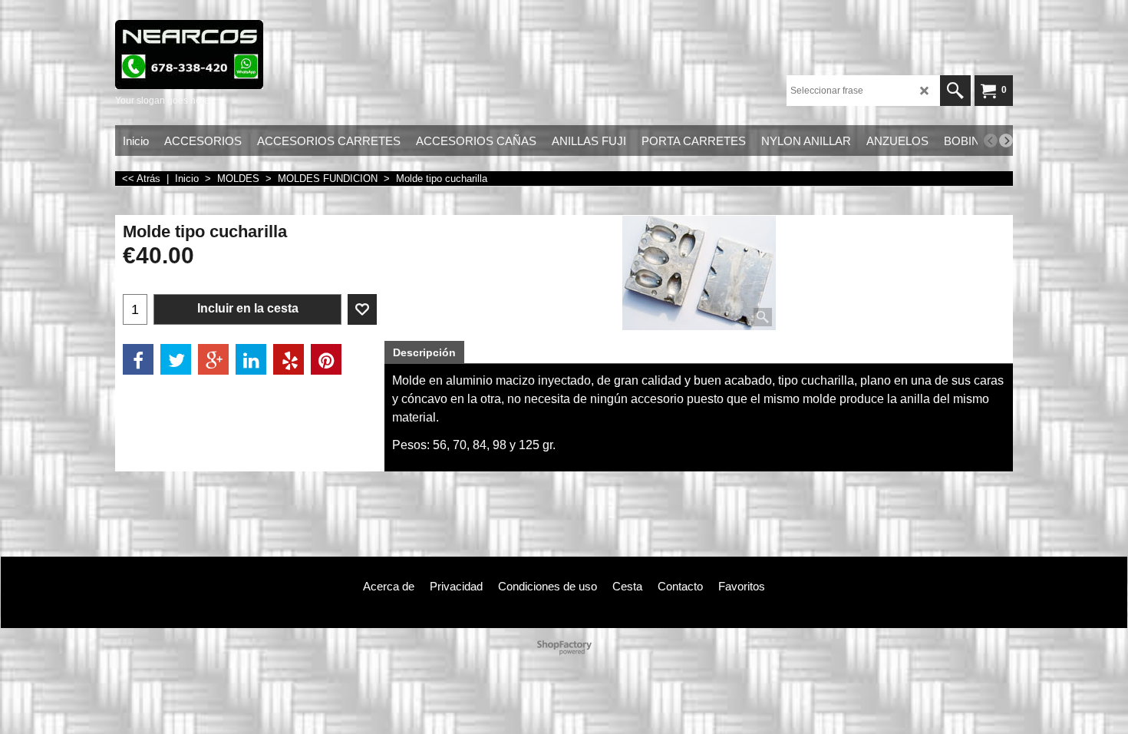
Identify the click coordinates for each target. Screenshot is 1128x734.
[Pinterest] (326, 359)
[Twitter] (175, 359)
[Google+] (213, 359)
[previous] (991, 140)
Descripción (424, 352)
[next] (1006, 140)
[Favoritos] (362, 309)
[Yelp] (288, 359)
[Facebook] (138, 359)
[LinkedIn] (251, 359)
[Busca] (955, 90)
